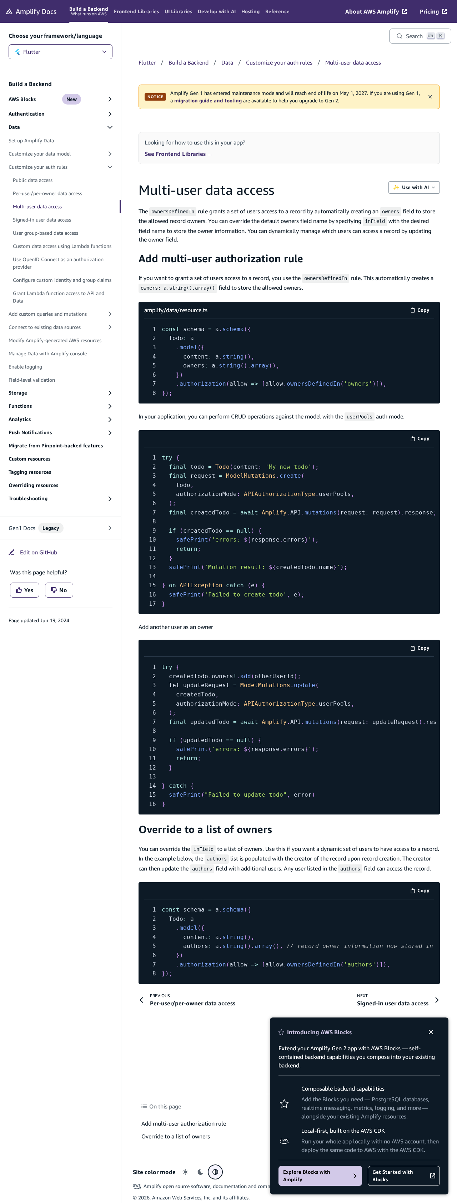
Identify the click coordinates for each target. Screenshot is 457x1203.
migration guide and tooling (208, 100)
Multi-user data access (353, 62)
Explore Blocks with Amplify (306, 1176)
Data (227, 62)
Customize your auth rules (279, 62)
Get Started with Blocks (392, 1176)
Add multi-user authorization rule (221, 258)
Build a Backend (189, 62)
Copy (425, 311)
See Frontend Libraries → (179, 153)
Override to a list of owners (205, 829)
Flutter (31, 51)
